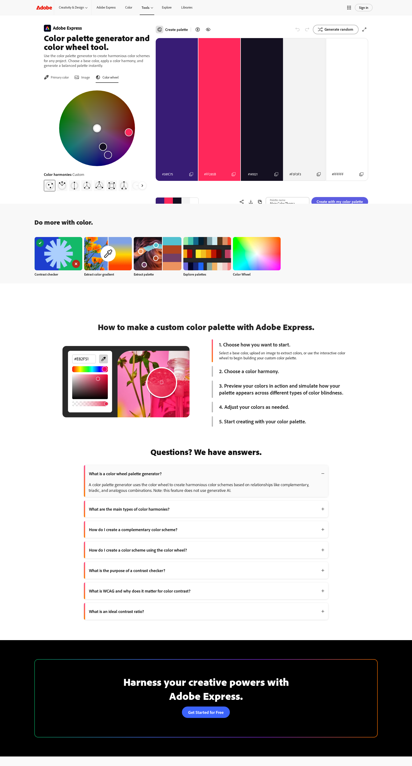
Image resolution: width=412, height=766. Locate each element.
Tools (145, 7)
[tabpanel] (97, 139)
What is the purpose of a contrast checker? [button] (127, 570)
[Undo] (297, 29)
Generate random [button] (338, 29)
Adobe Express (106, 7)
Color (128, 7)
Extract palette (144, 274)
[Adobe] (44, 7)
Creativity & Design (71, 7)
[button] (349, 7)
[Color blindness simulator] (208, 29)
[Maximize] (364, 29)
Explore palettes (194, 274)
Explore (167, 7)
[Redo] (307, 29)
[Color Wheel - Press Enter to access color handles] (97, 128)
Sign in (363, 7)
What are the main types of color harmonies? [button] (129, 509)
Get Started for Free (206, 712)
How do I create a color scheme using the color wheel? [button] (138, 550)
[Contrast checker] (197, 29)
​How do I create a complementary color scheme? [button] (133, 529)
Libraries (186, 7)
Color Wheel (242, 274)
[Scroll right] (142, 185)
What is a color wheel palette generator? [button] (125, 473)
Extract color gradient (99, 274)
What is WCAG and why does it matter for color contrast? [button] (140, 590)
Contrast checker (46, 274)
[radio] (49, 185)
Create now (59, 254)
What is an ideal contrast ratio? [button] (116, 611)
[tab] (56, 77)
